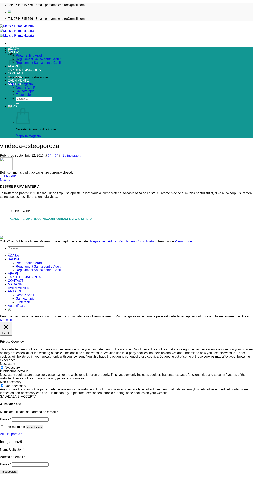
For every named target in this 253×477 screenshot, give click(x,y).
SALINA (13, 52)
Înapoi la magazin (28, 136)
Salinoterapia (71, 155)
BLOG (38, 218)
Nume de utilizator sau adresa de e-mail (29, 412)
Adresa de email (12, 457)
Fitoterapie (23, 94)
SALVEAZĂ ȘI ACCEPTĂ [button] (18, 396)
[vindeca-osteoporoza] (6, 169)
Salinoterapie (25, 91)
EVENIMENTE (18, 80)
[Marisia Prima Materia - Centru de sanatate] (17, 30)
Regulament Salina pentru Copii (38, 62)
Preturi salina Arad (29, 55)
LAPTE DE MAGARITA (24, 69)
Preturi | (151, 241)
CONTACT (15, 73)
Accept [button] (246, 316)
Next (5, 179)
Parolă (5, 419)
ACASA (13, 48)
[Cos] (12, 106)
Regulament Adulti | (104, 241)
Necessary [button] (7, 363)
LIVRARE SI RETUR (81, 218)
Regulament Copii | (131, 241)
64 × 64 (53, 155)
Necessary (12, 367)
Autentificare (34, 427)
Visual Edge (183, 241)
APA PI (13, 273)
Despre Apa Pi (26, 87)
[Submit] (17, 103)
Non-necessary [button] (10, 382)
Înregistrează (9, 471)
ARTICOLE (16, 84)
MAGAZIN (15, 77)
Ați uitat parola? (11, 434)
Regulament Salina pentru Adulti (38, 59)
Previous (8, 176)
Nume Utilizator (12, 449)
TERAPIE (27, 218)
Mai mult (6, 320)
